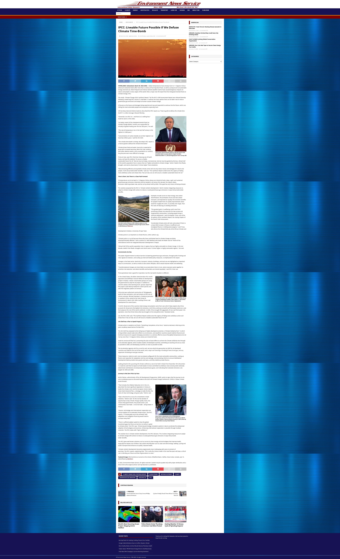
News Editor (134, 36)
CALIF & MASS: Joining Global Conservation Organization (202, 40)
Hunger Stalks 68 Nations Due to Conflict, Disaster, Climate (134, 543)
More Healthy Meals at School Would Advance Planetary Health (135, 546)
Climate (127, 10)
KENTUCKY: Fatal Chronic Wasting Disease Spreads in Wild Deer (205, 27)
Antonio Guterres (166, 474)
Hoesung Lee (142, 477)
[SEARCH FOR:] (123, 13)
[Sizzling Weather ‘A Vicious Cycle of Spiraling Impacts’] (175, 514)
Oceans (182, 10)
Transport (164, 10)
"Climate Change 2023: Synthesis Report (134, 474)
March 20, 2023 (124, 36)
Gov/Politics (145, 10)
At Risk (119, 10)
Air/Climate (143, 36)
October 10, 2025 (194, 49)
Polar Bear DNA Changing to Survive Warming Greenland (133, 551)
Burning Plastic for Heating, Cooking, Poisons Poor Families (134, 540)
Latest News (149, 36)
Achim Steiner (153, 474)
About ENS (195, 10)
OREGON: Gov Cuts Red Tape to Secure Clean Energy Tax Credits (205, 46)
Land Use (174, 10)
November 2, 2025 (194, 30)
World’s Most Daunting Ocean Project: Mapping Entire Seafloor (128, 526)
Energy (135, 10)
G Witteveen (129, 226)
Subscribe (205, 10)
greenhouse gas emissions (127, 477)
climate (177, 474)
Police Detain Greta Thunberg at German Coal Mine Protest (151, 525)
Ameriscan (195, 22)
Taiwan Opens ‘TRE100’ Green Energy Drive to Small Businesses (135, 549)
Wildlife (155, 10)
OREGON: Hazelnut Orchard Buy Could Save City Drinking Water (203, 33)
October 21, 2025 (194, 43)
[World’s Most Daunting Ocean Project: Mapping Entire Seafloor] (129, 514)
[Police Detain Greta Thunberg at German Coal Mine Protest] (152, 514)
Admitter (130, 459)
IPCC (150, 477)
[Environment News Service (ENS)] (159, 7)
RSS (188, 10)
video (179, 155)
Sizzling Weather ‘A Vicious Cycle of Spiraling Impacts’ (174, 525)
